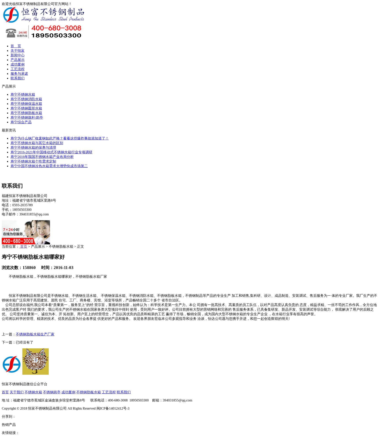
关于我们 (17, 392)
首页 (23, 246)
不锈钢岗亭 (52, 392)
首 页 (16, 46)
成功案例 (18, 64)
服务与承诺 (19, 73)
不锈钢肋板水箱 (88, 392)
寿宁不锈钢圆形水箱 (26, 108)
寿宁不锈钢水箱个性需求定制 (33, 161)
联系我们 (18, 78)
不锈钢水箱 (33, 392)
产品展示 (18, 60)
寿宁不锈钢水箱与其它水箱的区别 (37, 143)
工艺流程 (18, 69)
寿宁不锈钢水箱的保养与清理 (33, 147)
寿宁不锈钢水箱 (23, 94)
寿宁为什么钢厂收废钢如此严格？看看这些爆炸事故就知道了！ (60, 138)
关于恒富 (18, 50)
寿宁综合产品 (21, 122)
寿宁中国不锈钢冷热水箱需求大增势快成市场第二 (49, 166)
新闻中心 (18, 55)
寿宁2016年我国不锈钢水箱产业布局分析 (42, 157)
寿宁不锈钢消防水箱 (26, 99)
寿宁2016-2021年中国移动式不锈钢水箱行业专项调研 (51, 152)
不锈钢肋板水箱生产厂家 (35, 334)
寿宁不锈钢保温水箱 (26, 104)
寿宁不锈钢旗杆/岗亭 (27, 117)
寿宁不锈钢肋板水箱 (26, 113)
